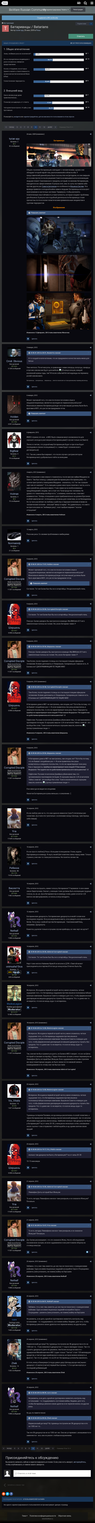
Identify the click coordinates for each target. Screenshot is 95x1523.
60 (88, 68)
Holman (14, 493)
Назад (11, 127)
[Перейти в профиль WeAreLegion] (14, 993)
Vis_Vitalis (14, 1100)
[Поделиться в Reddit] (3, 1494)
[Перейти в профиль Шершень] (14, 614)
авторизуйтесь (80, 1462)
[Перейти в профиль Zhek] (14, 1349)
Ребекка (14, 867)
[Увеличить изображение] (59, 155)
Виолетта (14, 888)
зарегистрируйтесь (31, 117)
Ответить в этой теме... (27, 1473)
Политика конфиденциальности (43, 1516)
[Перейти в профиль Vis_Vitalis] (14, 1091)
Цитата (34, 339)
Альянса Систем (77, 186)
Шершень (14, 627)
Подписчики (81, 24)
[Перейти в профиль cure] (14, 1306)
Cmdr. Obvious (14, 361)
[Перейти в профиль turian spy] (5, 28)
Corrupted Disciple (14, 578)
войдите (17, 117)
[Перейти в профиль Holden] (14, 404)
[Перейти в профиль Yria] (14, 818)
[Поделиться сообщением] (90, 134)
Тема (24, 1516)
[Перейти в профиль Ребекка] (14, 856)
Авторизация (9, 23)
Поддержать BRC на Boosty (47, 18)
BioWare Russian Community (27, 9)
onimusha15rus (14, 966)
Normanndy (14, 543)
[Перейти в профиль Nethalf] (14, 920)
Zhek (14, 1363)
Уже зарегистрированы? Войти (55, 10)
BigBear (14, 450)
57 (88, 95)
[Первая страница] (6, 127)
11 (88, 53)
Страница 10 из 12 (65, 127)
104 (88, 107)
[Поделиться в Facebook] (11, 1494)
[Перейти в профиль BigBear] (14, 440)
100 (88, 59)
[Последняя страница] (55, 127)
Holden (14, 416)
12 (44, 127)
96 (88, 102)
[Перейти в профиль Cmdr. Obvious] (14, 352)
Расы (38, 30)
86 (88, 81)
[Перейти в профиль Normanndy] (14, 534)
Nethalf (14, 930)
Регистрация (78, 9)
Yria (14, 831)
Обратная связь (64, 1516)
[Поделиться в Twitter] (7, 1494)
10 (35, 127)
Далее (50, 127)
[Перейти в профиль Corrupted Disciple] (14, 567)
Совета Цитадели (49, 186)
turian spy (20, 30)
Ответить (81, 36)
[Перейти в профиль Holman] (14, 481)
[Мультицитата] (28, 338)
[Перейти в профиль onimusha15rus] (14, 955)
